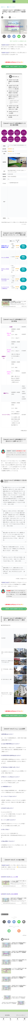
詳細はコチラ (23, 246)
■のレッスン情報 (9, 876)
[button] (23, 36)
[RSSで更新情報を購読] (19, 930)
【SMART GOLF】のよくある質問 (13, 112)
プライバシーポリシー (20, 1015)
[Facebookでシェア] (9, 36)
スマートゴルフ (5, 914)
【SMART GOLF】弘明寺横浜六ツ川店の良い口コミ (14, 102)
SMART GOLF (5, 44)
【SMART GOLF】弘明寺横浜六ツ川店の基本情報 (13, 81)
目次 (13, 76)
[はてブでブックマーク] (14, 36)
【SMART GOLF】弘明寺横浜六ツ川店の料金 (13, 92)
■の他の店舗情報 (9, 893)
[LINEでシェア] (19, 36)
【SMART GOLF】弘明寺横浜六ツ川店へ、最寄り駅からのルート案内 (13, 107)
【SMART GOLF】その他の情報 (13, 116)
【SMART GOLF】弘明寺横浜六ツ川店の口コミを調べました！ (13, 97)
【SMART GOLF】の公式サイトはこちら (14, 66)
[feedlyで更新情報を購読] (9, 930)
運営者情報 (7, 1015)
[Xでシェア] (4, 36)
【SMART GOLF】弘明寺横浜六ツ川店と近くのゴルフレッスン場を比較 (13, 87)
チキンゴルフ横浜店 (5, 257)
